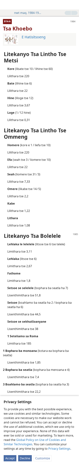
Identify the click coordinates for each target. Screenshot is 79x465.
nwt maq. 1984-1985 (28, 13)
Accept (10, 458)
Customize (42, 458)
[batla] (74, 5)
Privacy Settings (59, 449)
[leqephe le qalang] (5, 5)
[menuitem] (5, 5)
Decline (25, 458)
